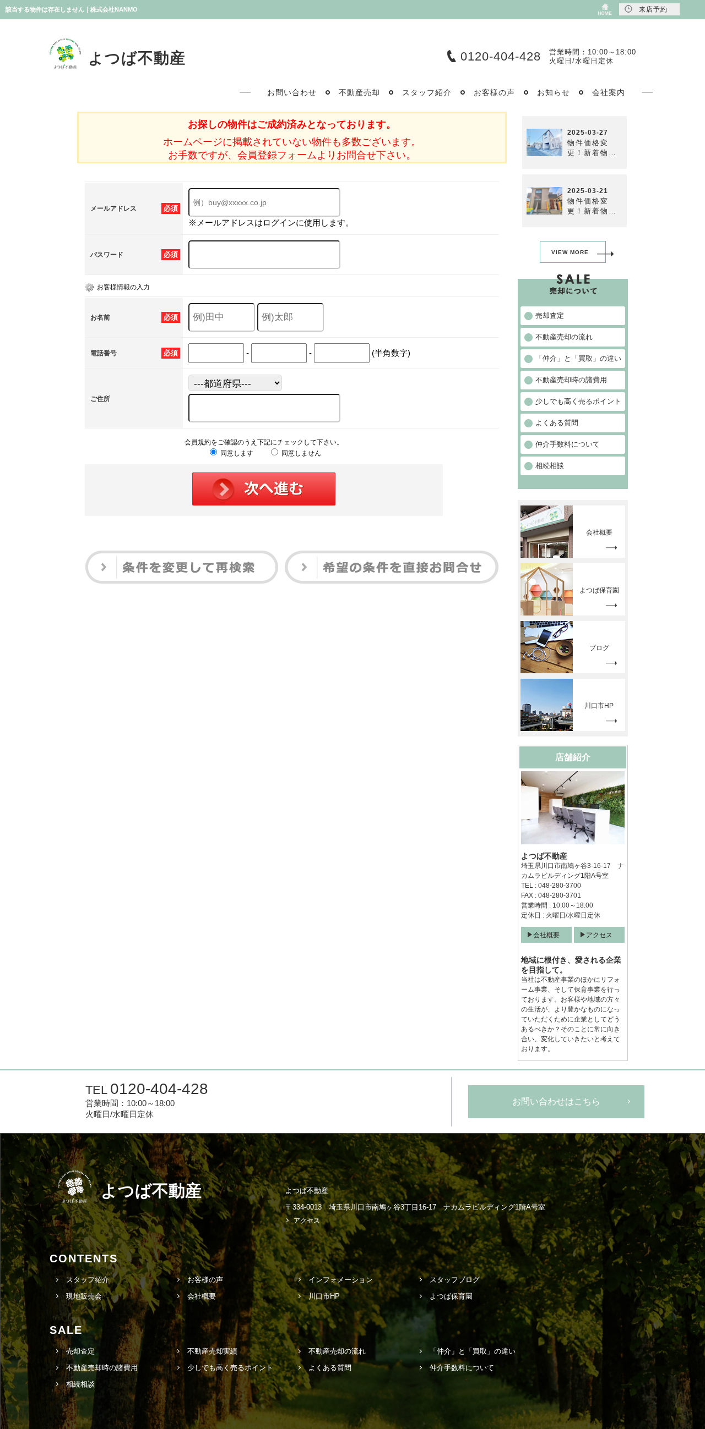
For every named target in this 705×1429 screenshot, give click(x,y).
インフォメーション (340, 1280)
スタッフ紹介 (87, 1280)
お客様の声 (205, 1280)
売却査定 (80, 1351)
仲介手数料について (462, 1368)
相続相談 (80, 1384)
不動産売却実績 (212, 1351)
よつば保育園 (451, 1296)
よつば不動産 (137, 58)
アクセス (599, 935)
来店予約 (653, 9)
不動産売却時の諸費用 (102, 1368)
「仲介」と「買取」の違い (473, 1351)
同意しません (300, 453)
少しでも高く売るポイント (230, 1368)
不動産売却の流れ (337, 1351)
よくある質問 (329, 1368)
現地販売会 (84, 1296)
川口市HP (324, 1296)
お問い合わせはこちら (556, 1101)
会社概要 (546, 935)
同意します (236, 453)
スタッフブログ (455, 1280)
